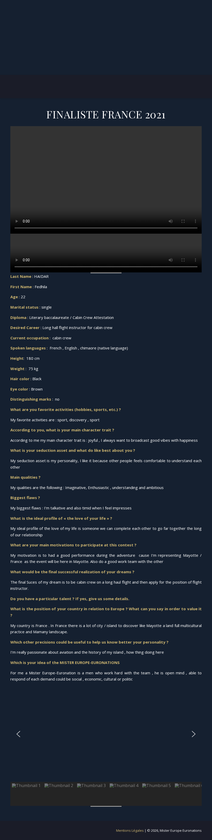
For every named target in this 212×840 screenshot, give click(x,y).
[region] (106, 746)
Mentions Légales (130, 830)
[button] (18, 734)
